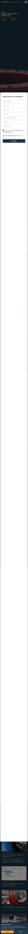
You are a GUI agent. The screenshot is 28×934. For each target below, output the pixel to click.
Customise (21, 931)
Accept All (7, 931)
